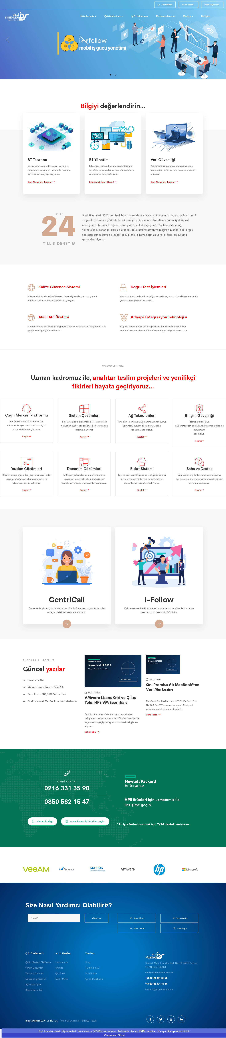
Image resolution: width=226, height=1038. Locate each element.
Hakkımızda (61, 962)
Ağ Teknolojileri (33, 984)
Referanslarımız (165, 16)
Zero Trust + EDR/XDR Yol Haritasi (47, 694)
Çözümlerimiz (112, 16)
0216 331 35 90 (66, 788)
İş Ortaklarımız (139, 16)
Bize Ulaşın (91, 973)
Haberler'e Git (36, 679)
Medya (187, 16)
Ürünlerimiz (87, 16)
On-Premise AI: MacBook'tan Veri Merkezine (52, 701)
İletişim (205, 16)
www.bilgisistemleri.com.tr (159, 989)
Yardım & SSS (92, 967)
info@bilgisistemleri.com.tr (159, 972)
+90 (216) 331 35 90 (156, 978)
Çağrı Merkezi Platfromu (38, 962)
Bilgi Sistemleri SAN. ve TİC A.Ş (41, 1020)
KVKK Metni (61, 978)
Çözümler (60, 973)
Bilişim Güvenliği (33, 989)
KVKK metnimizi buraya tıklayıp (157, 1031)
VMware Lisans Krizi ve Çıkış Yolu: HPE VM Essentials (110, 700)
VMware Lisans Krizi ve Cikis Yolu (46, 687)
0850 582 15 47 (66, 802)
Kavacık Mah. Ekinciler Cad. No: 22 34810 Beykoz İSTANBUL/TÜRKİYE (171, 964)
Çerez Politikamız (94, 978)
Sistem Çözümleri (34, 967)
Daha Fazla (90, 731)
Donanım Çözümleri (35, 978)
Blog (87, 962)
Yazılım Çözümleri (34, 973)
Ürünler (59, 967)
